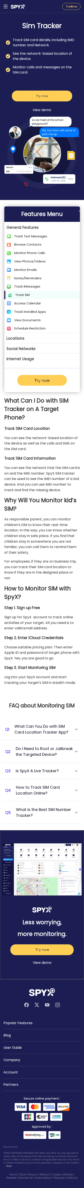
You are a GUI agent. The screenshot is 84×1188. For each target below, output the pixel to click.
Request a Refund (66, 1177)
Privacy (32, 1174)
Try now (71, 6)
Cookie (56, 1174)
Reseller (11, 1177)
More (9, 1166)
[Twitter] (36, 1004)
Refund (44, 1174)
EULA (22, 1174)
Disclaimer (26, 1177)
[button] (42, 227)
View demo (42, 109)
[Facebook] (26, 1004)
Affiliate (68, 1174)
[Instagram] (57, 1004)
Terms (13, 1174)
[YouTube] (47, 1004)
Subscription (43, 1177)
